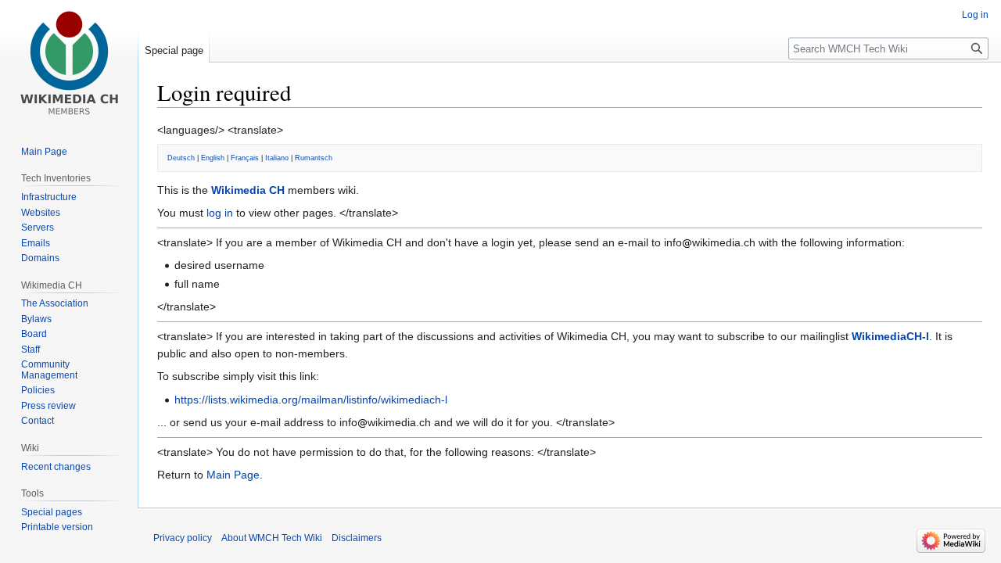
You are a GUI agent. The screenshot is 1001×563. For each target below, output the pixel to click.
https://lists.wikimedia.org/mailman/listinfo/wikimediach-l (310, 399)
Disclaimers (357, 538)
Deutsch (181, 158)
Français (245, 158)
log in (219, 212)
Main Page (233, 474)
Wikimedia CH (248, 190)
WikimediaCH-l (890, 336)
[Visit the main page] (68, 62)
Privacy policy (182, 538)
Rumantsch (313, 158)
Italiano (277, 158)
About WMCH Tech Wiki (271, 538)
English (212, 158)
